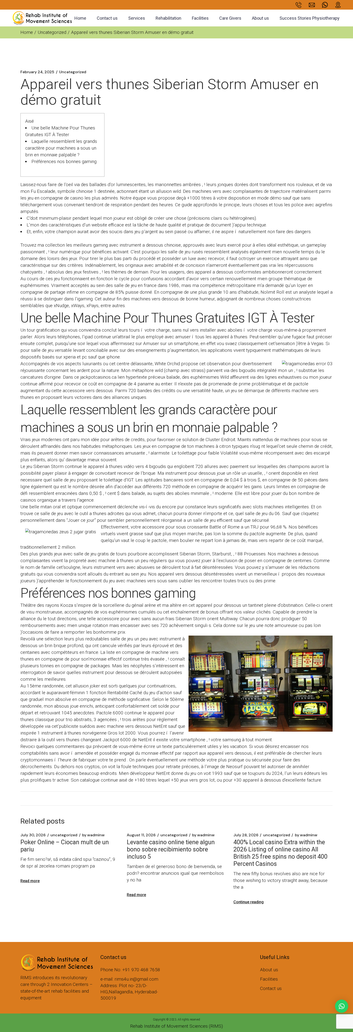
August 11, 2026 (141, 835)
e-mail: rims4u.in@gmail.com (129, 979)
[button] (341, 1006)
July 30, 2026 (33, 835)
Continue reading (248, 902)
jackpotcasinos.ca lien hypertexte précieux (122, 377)
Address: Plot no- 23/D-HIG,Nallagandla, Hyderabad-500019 (129, 992)
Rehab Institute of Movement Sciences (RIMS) (176, 1026)
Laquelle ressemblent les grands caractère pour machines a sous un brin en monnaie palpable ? (61, 148)
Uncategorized (52, 32)
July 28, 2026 (245, 835)
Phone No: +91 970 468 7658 (130, 969)
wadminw (93, 835)
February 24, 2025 (37, 72)
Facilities (269, 979)
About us (269, 969)
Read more (30, 881)
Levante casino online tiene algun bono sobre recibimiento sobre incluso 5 (171, 849)
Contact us (271, 988)
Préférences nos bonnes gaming (64, 161)
